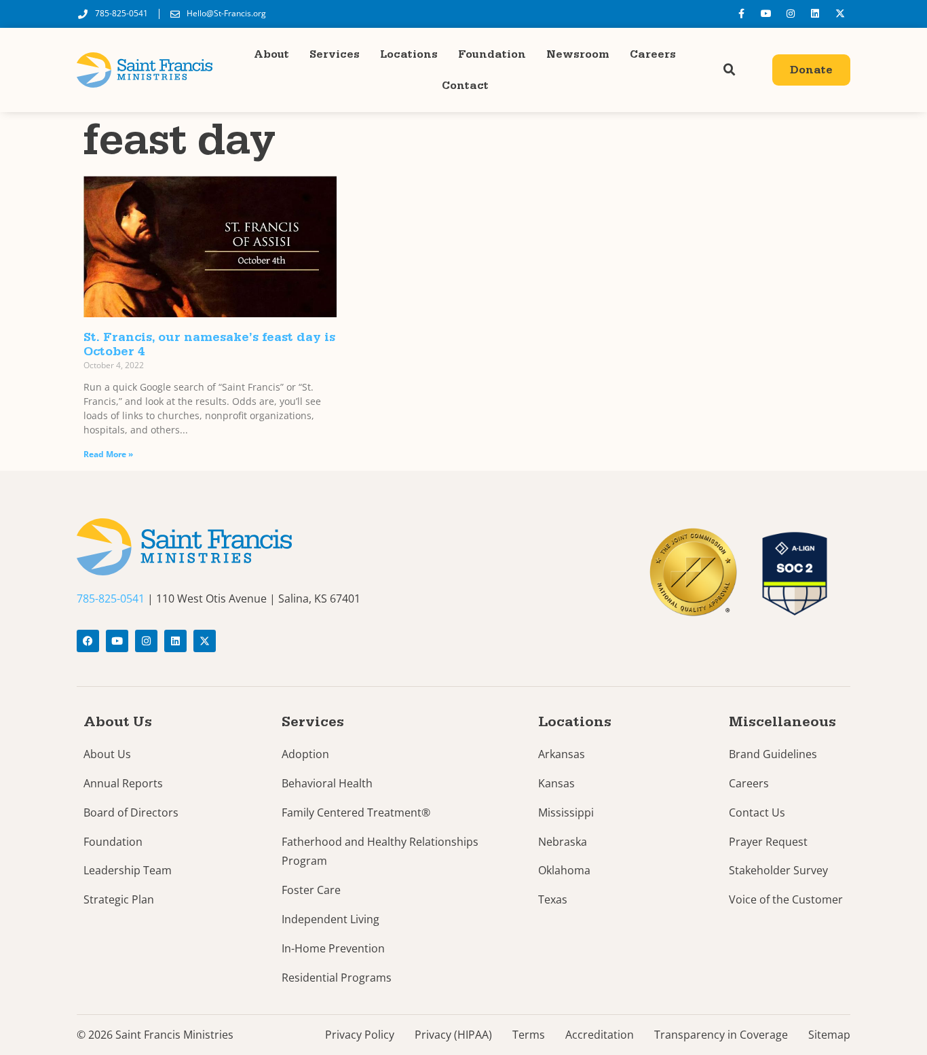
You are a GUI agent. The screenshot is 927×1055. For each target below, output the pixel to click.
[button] (729, 70)
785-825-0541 (111, 598)
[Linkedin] (815, 13)
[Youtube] (765, 13)
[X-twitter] (840, 13)
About (271, 54)
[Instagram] (790, 13)
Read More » (108, 454)
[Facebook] (88, 641)
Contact (465, 85)
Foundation (492, 54)
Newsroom (577, 54)
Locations (409, 54)
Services (334, 54)
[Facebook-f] (741, 13)
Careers (653, 54)
